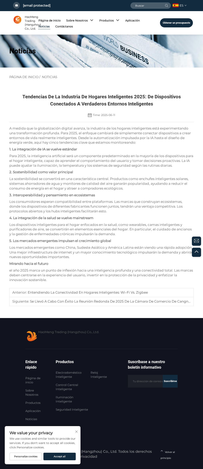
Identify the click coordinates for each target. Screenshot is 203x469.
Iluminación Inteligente (64, 399)
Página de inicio (49, 20)
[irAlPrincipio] (196, 252)
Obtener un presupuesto (176, 22)
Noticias (44, 26)
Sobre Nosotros (77, 20)
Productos (106, 20)
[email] (196, 241)
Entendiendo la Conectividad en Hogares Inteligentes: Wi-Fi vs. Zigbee (87, 292)
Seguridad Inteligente (72, 409)
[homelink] (17, 23)
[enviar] (166, 5)
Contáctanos (64, 26)
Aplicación (132, 20)
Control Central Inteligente (67, 387)
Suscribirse (170, 381)
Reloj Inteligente (99, 375)
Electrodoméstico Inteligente (68, 375)
